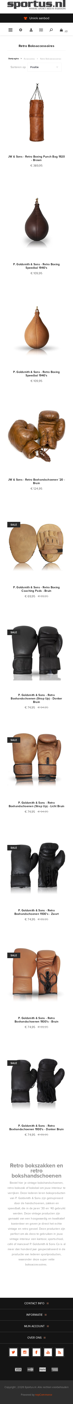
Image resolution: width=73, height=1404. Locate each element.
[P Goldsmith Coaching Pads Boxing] (36, 543)
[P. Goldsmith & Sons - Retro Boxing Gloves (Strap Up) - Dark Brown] (36, 651)
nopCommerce (43, 1395)
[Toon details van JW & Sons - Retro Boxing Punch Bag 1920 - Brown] (36, 112)
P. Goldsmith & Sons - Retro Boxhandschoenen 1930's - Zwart (36, 912)
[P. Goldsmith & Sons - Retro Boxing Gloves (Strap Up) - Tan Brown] (36, 758)
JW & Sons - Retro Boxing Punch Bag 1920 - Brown (36, 158)
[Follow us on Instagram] (25, 1352)
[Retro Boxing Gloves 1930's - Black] (36, 866)
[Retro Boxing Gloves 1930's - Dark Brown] (36, 1082)
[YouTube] (48, 1352)
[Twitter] (13, 1352)
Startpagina (13, 58)
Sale (14, 525)
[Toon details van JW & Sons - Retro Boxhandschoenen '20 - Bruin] (36, 435)
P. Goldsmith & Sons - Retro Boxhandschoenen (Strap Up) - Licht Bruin (36, 804)
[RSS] (59, 1352)
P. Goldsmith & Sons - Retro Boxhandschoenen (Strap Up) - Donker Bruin (36, 698)
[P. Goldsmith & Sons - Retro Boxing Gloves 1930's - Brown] (36, 974)
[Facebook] (36, 1352)
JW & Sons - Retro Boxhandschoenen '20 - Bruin (36, 481)
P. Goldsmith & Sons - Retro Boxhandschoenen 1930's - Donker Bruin (36, 1127)
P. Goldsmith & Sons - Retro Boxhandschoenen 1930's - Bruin (36, 1019)
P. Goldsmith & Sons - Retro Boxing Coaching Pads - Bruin (36, 589)
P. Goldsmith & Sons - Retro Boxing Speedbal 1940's (36, 266)
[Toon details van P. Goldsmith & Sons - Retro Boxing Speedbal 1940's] (36, 220)
